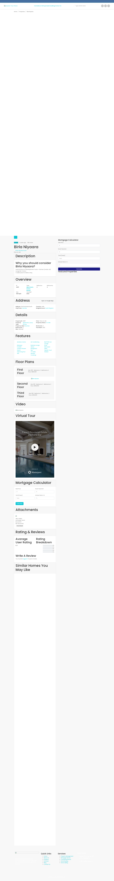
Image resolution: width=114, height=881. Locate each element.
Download (20, 526)
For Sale (48, 322)
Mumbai (24, 308)
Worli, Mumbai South (21, 250)
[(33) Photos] (14, 647)
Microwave (47, 347)
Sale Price (18, 489)
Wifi (18, 353)
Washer (46, 352)
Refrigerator (34, 348)
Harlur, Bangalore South (20, 698)
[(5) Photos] (14, 691)
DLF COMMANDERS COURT (75, 380)
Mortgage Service (65, 858)
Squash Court (48, 350)
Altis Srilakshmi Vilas (71, 343)
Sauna (18, 350)
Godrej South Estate (28, 607)
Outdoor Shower (21, 348)
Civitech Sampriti (26, 785)
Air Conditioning (35, 342)
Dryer (45, 345)
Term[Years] (19, 495)
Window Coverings (33, 354)
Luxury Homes (28, 289)
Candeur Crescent (70, 306)
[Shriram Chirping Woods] (34, 676)
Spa (32, 350)
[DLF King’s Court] (34, 632)
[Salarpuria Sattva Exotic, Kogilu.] (34, 810)
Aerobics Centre (21, 342)
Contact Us (47, 864)
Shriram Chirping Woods (31, 695)
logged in (25, 559)
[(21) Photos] (14, 781)
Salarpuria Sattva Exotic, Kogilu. (31, 830)
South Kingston (49, 308)
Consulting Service (66, 859)
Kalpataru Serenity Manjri (32, 739)
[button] (35, 371)
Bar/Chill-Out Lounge (48, 342)
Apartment (29, 287)
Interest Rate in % (40, 495)
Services (46, 861)
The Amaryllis (66, 417)
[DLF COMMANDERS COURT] (79, 362)
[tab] (15, 237)
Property (46, 859)
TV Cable (33, 352)
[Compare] (15, 239)
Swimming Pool (21, 352)
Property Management (67, 856)
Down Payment (39, 489)
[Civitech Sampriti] (34, 766)
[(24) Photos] (14, 603)
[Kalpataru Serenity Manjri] (34, 720)
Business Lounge (35, 345)
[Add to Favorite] (14, 239)
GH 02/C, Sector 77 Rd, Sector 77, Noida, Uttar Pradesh (29, 788)
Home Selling (64, 862)
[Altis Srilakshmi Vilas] (79, 325)
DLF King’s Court (25, 651)
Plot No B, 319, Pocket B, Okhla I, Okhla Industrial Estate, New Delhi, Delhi (33, 610)
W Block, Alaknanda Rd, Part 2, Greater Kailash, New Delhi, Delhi (31, 654)
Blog (45, 862)
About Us (46, 858)
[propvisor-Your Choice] (11, 6)
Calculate (19, 503)
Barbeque (19, 345)
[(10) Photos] (14, 735)
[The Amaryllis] (79, 398)
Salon (45, 348)
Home (45, 856)
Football (19, 347)
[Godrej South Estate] (34, 588)
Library (32, 347)
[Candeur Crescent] (79, 288)
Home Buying (64, 861)
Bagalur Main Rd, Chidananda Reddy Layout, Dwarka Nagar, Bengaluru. (33, 835)
